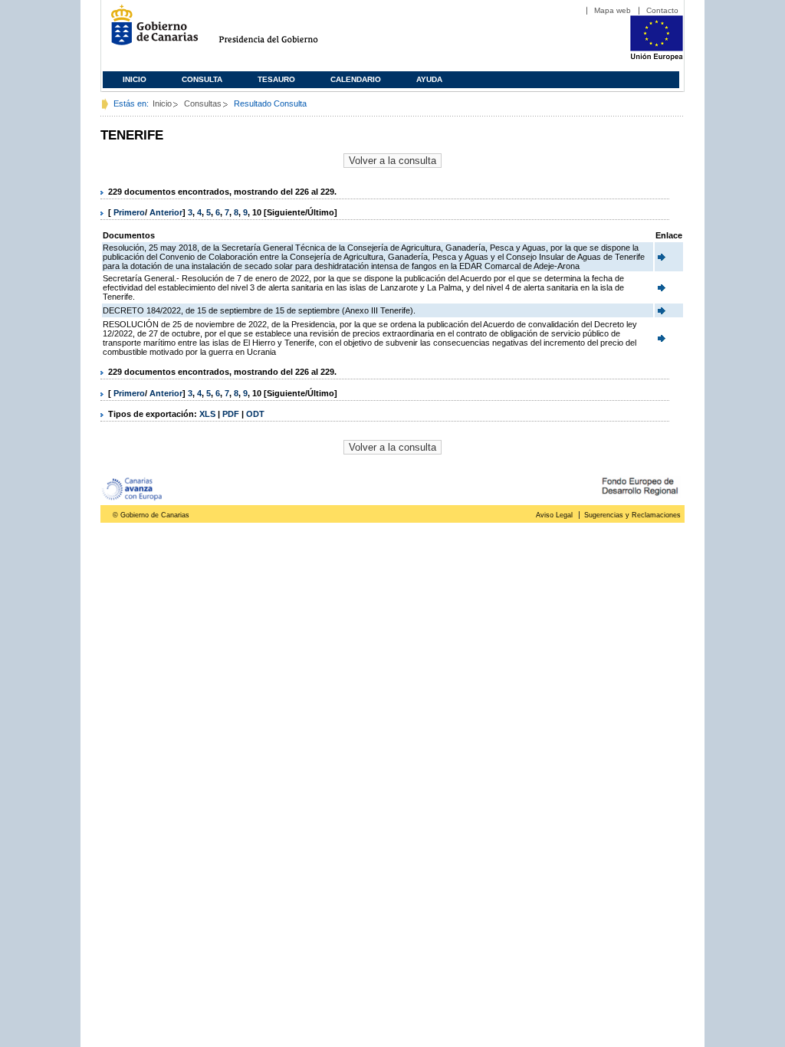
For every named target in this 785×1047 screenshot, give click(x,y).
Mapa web (612, 10)
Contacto (662, 10)
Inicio (134, 79)
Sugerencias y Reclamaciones (632, 515)
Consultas (203, 103)
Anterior (165, 212)
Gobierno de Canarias (150, 31)
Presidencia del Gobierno (282, 31)
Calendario (355, 79)
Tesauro (276, 79)
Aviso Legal (554, 515)
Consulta (202, 79)
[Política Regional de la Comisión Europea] (656, 57)
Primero (129, 212)
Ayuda (429, 79)
